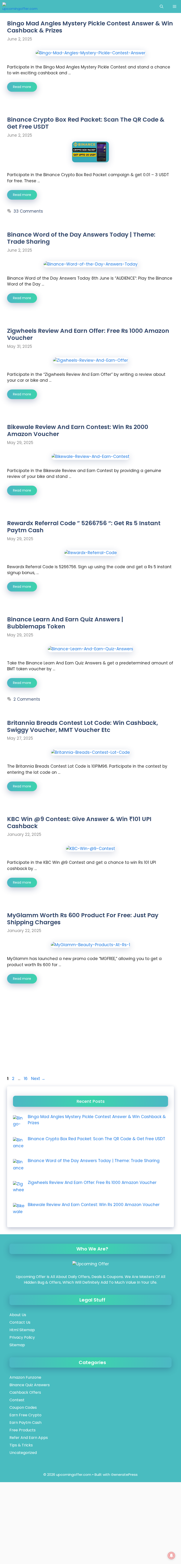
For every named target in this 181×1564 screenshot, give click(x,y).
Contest (17, 1400)
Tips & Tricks (21, 1445)
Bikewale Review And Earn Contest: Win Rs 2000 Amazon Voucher (77, 430)
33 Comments (28, 211)
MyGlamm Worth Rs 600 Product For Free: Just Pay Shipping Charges (82, 918)
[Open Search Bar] (161, 6)
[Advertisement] (90, 1041)
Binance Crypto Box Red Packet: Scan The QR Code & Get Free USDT (86, 123)
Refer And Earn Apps (28, 1437)
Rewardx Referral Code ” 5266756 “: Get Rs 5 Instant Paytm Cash (83, 526)
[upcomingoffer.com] (19, 6)
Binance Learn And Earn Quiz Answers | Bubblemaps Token (65, 623)
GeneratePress (124, 1474)
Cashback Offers (25, 1392)
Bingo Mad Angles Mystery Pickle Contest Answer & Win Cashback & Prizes (90, 27)
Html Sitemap (22, 1330)
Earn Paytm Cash (25, 1422)
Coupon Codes (23, 1407)
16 (26, 1078)
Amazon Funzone (25, 1377)
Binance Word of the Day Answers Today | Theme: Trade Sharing (81, 238)
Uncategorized (23, 1452)
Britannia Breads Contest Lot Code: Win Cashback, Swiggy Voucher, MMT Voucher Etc (82, 726)
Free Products (22, 1430)
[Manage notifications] (171, 1555)
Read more (22, 86)
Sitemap (17, 1345)
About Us (17, 1315)
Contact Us (19, 1322)
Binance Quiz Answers (29, 1385)
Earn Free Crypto (25, 1415)
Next (38, 1078)
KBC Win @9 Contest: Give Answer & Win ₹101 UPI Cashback (79, 822)
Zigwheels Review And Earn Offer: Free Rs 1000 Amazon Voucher (88, 334)
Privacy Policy (22, 1337)
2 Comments (26, 699)
